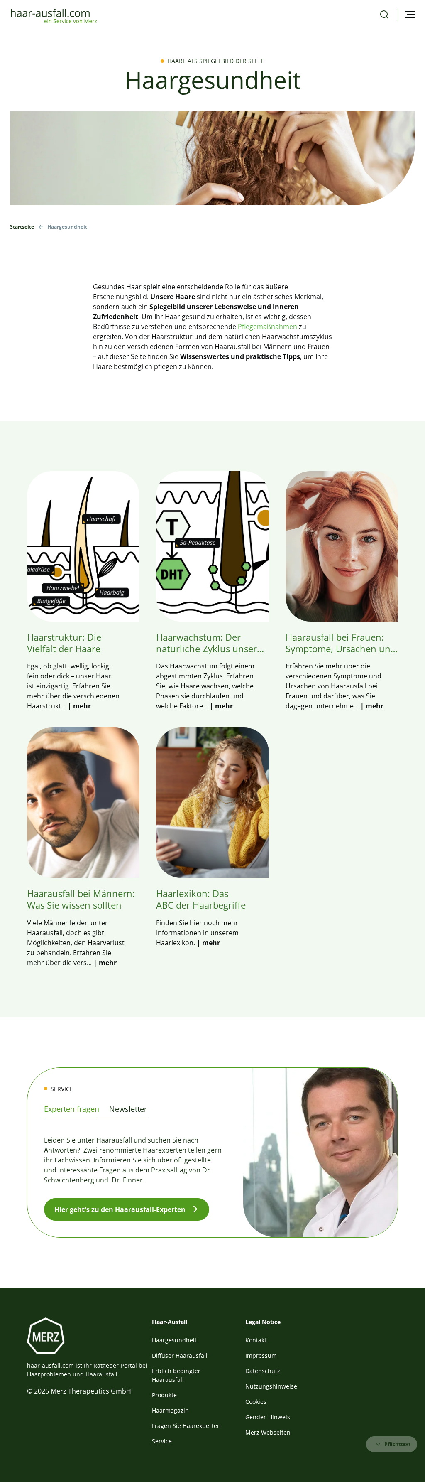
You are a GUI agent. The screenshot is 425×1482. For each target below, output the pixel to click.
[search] (384, 15)
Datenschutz (262, 1371)
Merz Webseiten (268, 1432)
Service (162, 1441)
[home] (53, 15)
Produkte (164, 1395)
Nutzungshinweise (271, 1386)
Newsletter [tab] (128, 1109)
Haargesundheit (174, 1340)
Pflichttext (397, 1444)
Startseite (22, 226)
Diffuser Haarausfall (180, 1355)
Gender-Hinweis (267, 1417)
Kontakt (255, 1340)
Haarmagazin (170, 1410)
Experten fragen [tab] (71, 1109)
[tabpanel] (212, 1171)
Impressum (261, 1355)
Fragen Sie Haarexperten (186, 1426)
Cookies (255, 1402)
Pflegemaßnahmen (267, 326)
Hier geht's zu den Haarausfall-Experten (120, 1209)
